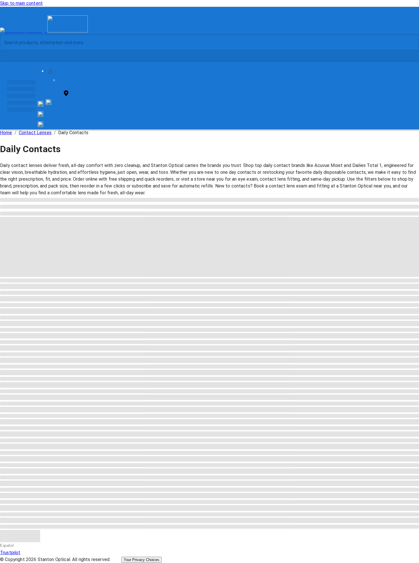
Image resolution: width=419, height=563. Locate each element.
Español (7, 545)
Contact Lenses (35, 132)
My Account (68, 71)
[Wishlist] (40, 114)
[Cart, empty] (40, 124)
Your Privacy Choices (141, 560)
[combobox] (205, 42)
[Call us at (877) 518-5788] (48, 103)
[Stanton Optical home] (44, 31)
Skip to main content (21, 3)
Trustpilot (10, 552)
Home (6, 132)
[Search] (410, 42)
